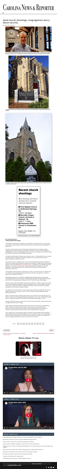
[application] (28, 380)
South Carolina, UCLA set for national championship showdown (18, 441)
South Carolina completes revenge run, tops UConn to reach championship (21, 444)
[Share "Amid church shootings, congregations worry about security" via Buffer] (34, 323)
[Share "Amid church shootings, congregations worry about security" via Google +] (23, 323)
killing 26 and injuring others (24, 264)
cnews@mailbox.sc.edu (14, 465)
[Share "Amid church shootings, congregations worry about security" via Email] (40, 323)
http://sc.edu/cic (37, 464)
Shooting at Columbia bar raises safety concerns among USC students (20, 451)
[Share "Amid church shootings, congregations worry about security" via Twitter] (21, 323)
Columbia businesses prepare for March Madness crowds (17, 458)
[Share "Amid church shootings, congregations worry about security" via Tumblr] (26, 323)
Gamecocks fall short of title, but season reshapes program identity (19, 439)
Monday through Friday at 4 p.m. (28, 358)
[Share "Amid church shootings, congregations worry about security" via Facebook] (18, 323)
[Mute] (50, 393)
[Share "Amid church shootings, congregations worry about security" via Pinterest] (29, 323)
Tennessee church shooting (17, 266)
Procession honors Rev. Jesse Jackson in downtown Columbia (17, 454)
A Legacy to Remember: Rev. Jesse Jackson (13, 456)
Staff (5, 25)
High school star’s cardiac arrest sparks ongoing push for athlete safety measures (23, 449)
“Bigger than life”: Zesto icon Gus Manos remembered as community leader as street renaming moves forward (28, 446)
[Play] (4, 393)
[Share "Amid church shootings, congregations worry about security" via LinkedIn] (32, 323)
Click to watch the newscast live (28, 357)
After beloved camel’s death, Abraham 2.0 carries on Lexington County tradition (22, 437)
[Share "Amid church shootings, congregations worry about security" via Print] (43, 323)
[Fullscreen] (52, 393)
